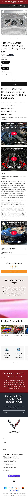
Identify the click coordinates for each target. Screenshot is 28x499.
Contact (4, 449)
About (4, 446)
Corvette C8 (6, 68)
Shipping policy (14, 495)
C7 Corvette (16, 335)
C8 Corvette (5, 335)
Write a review (14, 272)
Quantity (2, 71)
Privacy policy (22, 493)
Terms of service (7, 495)
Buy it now (14, 84)
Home (4, 439)
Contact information (22, 495)
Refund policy (16, 493)
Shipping (2, 57)
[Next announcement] (25, 2)
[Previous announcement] (2, 2)
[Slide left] (10, 38)
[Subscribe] (23, 412)
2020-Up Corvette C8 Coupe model (17, 102)
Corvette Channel (9, 493)
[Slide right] (17, 38)
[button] (3, 5)
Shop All (4, 442)
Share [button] (4, 257)
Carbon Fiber (6, 63)
